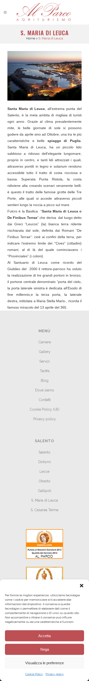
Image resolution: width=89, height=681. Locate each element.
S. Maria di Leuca (44, 500)
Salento (44, 452)
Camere (44, 342)
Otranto (44, 481)
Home (30, 38)
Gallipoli (44, 491)
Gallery (44, 352)
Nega (44, 649)
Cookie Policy (34, 674)
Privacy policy (54, 674)
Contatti (45, 400)
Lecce (44, 471)
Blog (44, 381)
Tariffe (44, 371)
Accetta (44, 636)
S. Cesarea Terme (44, 510)
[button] (81, 585)
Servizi (44, 361)
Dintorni (44, 462)
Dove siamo (44, 390)
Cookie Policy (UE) (44, 409)
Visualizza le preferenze (44, 663)
